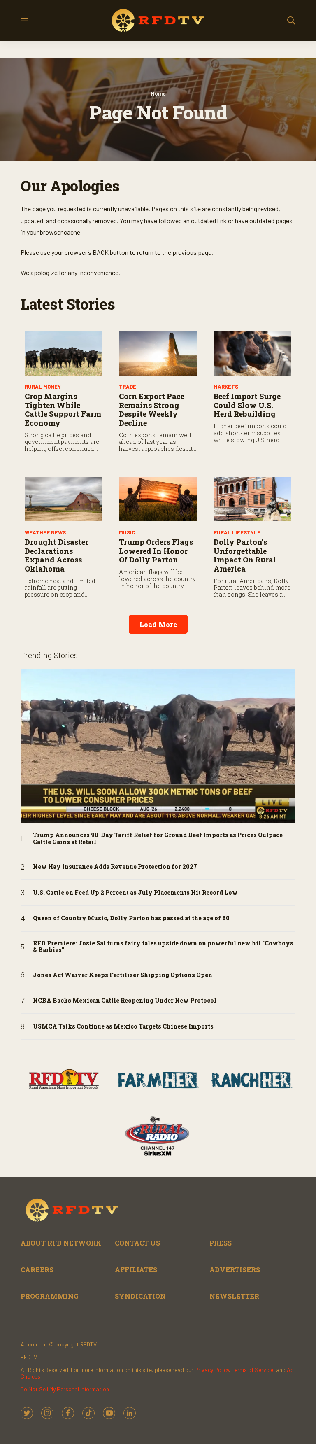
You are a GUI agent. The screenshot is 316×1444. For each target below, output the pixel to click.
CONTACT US (137, 1243)
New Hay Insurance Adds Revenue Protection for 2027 (115, 866)
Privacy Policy (212, 1369)
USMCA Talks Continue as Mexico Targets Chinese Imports (123, 1026)
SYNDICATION (140, 1296)
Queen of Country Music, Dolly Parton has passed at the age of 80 (131, 918)
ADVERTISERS (234, 1270)
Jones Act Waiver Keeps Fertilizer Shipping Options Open (122, 975)
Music (127, 532)
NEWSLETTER (234, 1296)
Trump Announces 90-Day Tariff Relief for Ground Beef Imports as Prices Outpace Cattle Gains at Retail (158, 839)
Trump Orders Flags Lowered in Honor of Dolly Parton (156, 551)
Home (158, 93)
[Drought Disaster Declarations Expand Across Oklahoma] (63, 499)
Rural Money (43, 386)
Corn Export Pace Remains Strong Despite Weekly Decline (151, 409)
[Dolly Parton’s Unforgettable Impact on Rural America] (252, 499)
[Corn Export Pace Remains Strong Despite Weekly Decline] (158, 353)
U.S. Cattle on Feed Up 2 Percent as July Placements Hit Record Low (135, 892)
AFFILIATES (136, 1270)
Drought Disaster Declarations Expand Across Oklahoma (56, 555)
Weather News (45, 532)
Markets (226, 386)
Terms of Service (252, 1369)
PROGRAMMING (50, 1296)
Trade (127, 386)
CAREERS (37, 1270)
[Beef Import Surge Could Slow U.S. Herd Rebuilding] (252, 353)
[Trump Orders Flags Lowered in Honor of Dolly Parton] (158, 499)
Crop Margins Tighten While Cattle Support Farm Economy (63, 409)
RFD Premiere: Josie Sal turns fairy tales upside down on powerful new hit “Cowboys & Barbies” (163, 947)
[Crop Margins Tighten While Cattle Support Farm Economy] (63, 353)
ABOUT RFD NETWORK (61, 1243)
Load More (158, 624)
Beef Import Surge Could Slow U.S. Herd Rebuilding (247, 405)
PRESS (220, 1243)
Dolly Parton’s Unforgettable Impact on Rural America (245, 555)
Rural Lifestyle (237, 532)
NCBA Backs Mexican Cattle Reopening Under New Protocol (124, 1000)
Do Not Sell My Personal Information (65, 1389)
